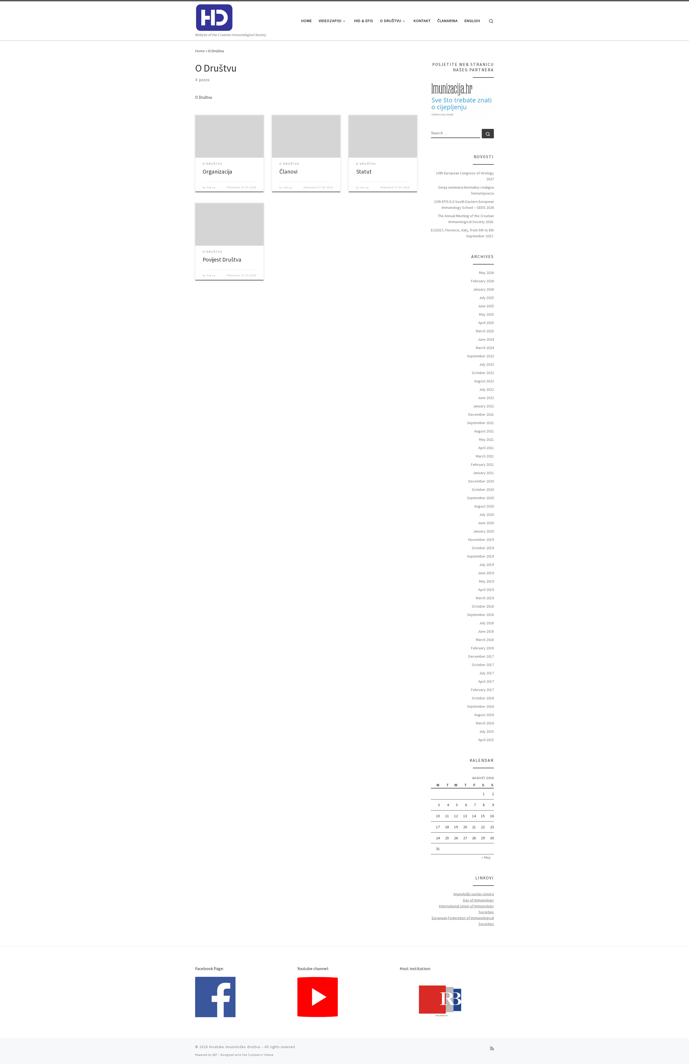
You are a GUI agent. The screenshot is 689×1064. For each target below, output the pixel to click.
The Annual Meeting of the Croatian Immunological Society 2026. (466, 218)
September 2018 (480, 614)
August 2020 (484, 506)
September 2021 (480, 422)
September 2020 (480, 497)
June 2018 (486, 631)
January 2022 (483, 406)
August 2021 (484, 431)
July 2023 (486, 364)
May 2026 (486, 272)
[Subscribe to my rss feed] (492, 1048)
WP (215, 1055)
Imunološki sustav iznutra (474, 894)
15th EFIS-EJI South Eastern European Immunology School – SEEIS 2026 (464, 204)
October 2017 (483, 664)
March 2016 (485, 723)
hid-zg (211, 187)
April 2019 (486, 589)
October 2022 (483, 372)
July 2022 (486, 389)
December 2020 (481, 481)
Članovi (288, 171)
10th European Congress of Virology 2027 (465, 176)
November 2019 (481, 539)
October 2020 (483, 489)
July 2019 (486, 564)
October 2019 (483, 547)
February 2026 (482, 281)
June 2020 (486, 522)
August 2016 (484, 714)
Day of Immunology (478, 900)
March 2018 (485, 639)
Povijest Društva (222, 259)
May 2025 (486, 314)
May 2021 (486, 439)
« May (486, 857)
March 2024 (485, 347)
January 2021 (483, 472)
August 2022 (484, 381)
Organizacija (217, 171)
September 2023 (480, 356)
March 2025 (485, 331)
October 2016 (483, 698)
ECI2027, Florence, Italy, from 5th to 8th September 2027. (462, 233)
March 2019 (485, 598)
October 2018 (483, 606)
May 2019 (486, 581)
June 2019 (486, 572)
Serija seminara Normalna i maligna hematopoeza (466, 190)
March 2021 (485, 456)
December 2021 (481, 414)
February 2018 (482, 648)
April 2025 (486, 322)
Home (200, 50)
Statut (364, 171)
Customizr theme (260, 1055)
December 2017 (481, 656)
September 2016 (480, 706)
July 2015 (486, 731)
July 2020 (486, 514)
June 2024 (486, 339)
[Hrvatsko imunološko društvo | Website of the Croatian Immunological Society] (214, 16)
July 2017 (486, 673)
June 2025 (486, 306)
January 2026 (483, 289)
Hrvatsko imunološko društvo (235, 1047)
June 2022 (486, 397)
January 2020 (483, 531)
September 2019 (480, 556)
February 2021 (482, 464)
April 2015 (486, 739)
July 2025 (486, 297)
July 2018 (486, 623)
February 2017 (482, 689)
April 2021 (486, 447)
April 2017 (486, 681)
